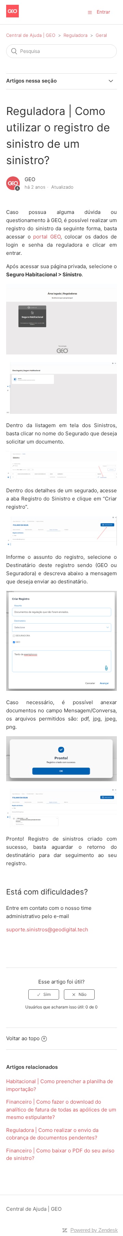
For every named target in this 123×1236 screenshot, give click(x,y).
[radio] (43, 994)
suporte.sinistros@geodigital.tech (47, 929)
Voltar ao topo (23, 1038)
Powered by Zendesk (94, 1230)
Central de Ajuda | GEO (31, 35)
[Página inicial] (12, 15)
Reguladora (75, 35)
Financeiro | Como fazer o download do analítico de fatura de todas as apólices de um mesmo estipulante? (61, 1109)
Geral (101, 35)
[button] (90, 12)
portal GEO (46, 236)
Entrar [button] (103, 12)
